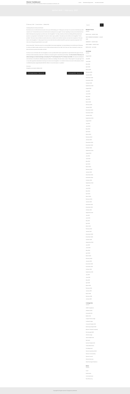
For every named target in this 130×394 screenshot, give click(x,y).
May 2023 (88, 161)
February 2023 (89, 169)
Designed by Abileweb (72, 390)
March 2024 (88, 134)
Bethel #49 (46, 24)
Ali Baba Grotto (89, 310)
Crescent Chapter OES (91, 324)
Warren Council (89, 356)
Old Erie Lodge (89, 334)
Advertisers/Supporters (88, 2)
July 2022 (88, 185)
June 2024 (88, 126)
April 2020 (88, 253)
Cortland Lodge (89, 321)
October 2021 (89, 210)
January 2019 (89, 291)
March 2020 (88, 255)
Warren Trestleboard (33, 2)
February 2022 (89, 199)
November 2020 (89, 237)
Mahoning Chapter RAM (91, 326)
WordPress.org (89, 378)
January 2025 (89, 107)
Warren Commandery (91, 353)
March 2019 (88, 285)
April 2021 (88, 223)
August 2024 (88, 120)
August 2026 (88, 56)
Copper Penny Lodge (90, 318)
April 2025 (88, 99)
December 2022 (89, 174)
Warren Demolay (89, 359)
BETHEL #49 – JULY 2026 (91, 47)
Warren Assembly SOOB (91, 351)
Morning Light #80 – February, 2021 (75, 73)
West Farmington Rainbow (91, 361)
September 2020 (89, 242)
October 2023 (89, 147)
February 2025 (89, 104)
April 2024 (88, 131)
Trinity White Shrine (90, 345)
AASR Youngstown (90, 308)
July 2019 (88, 274)
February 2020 (89, 258)
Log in (87, 370)
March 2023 (88, 166)
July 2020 (88, 245)
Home (80, 2)
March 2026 (88, 69)
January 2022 (89, 201)
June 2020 (88, 247)
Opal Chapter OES (90, 337)
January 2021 (89, 231)
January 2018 (89, 299)
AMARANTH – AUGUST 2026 (92, 41)
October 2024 (89, 115)
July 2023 (88, 156)
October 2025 (89, 83)
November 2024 (89, 112)
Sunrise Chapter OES (90, 343)
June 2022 (88, 188)
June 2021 (88, 218)
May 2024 (88, 129)
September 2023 (89, 150)
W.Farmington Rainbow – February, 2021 (36, 73)
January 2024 (89, 139)
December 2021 (89, 204)
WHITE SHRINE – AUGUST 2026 (92, 44)
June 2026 (88, 61)
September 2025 (89, 85)
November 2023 (89, 145)
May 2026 (88, 64)
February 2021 (89, 228)
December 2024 (89, 110)
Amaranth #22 (89, 313)
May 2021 (88, 220)
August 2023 (88, 153)
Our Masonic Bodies (99, 2)
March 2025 (88, 102)
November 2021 (89, 207)
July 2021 (88, 215)
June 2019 (88, 277)
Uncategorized (89, 348)
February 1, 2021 (31, 24)
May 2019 (88, 280)
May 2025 (88, 96)
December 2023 (89, 142)
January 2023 (89, 172)
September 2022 (89, 183)
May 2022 (88, 191)
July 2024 (88, 123)
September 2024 (89, 118)
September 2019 (89, 272)
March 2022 (88, 196)
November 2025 (89, 80)
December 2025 (89, 77)
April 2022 (88, 193)
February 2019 (89, 288)
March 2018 (88, 293)
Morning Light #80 (90, 332)
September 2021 (89, 212)
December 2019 (89, 264)
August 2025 (88, 88)
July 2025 (88, 91)
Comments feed (89, 376)
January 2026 (89, 75)
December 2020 (89, 234)
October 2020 (89, 239)
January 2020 (89, 261)
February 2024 (89, 137)
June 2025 (88, 93)
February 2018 (89, 296)
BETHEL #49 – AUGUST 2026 (92, 34)
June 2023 (88, 158)
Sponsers (88, 340)
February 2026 (89, 72)
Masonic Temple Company (92, 329)
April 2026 (88, 66)
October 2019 (89, 269)
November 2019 (89, 266)
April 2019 (88, 282)
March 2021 (88, 226)
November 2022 (89, 177)
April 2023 (88, 164)
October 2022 (89, 180)
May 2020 (88, 250)
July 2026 (88, 58)
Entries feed (88, 373)
